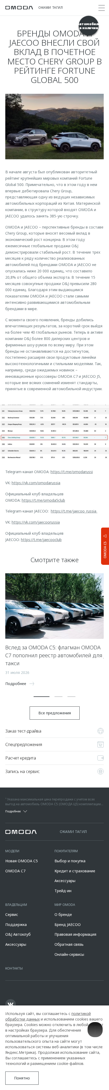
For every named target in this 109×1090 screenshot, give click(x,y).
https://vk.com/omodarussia (36, 482)
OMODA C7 (15, 870)
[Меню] (101, 8)
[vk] (10, 1004)
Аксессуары (64, 880)
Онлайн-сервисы (69, 954)
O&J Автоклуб (18, 934)
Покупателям (66, 851)
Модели (12, 851)
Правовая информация (75, 934)
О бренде (63, 914)
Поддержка (16, 924)
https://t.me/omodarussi (72, 471)
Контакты (14, 968)
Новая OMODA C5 (21, 860)
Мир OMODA (64, 904)
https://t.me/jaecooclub (41, 539)
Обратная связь (69, 944)
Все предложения (54, 712)
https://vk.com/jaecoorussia (36, 522)
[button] (41, 696)
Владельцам (16, 904)
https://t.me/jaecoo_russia (74, 511)
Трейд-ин (62, 890)
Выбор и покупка (69, 860)
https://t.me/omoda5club (43, 500)
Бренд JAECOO (67, 924)
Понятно (22, 1077)
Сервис (11, 914)
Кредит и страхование (74, 870)
